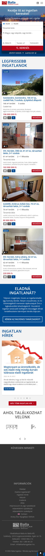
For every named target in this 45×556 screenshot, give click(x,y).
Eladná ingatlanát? (22, 492)
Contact (23, 514)
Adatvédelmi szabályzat (22, 511)
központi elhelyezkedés (27, 217)
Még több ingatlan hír (21, 403)
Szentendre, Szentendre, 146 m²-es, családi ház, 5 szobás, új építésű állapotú (22, 99)
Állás (22, 503)
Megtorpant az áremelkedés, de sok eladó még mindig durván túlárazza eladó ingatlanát (22, 369)
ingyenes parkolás (18, 162)
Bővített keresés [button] (15, 53)
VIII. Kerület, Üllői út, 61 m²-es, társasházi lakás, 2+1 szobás (22, 152)
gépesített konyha (23, 270)
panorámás (20, 109)
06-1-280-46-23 (26, 541)
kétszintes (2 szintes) (9, 109)
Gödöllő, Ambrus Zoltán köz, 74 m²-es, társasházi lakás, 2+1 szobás (21, 205)
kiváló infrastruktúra (9, 268)
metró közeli (7, 162)
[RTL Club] (12, 427)
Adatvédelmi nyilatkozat (22, 508)
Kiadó (16, 24)
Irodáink (22, 500)
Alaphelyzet (30, 53)
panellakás (13, 270)
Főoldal (23, 489)
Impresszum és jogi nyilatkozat (22, 506)
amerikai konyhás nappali (20, 164)
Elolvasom (9, 389)
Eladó (8, 24)
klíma (17, 215)
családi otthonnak (9, 215)
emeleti (19, 268)
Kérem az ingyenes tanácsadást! (22, 319)
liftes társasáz (26, 268)
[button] (40, 553)
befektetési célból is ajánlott (29, 215)
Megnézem (36, 118)
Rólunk (22, 497)
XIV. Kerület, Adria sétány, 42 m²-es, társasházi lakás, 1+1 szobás (20, 258)
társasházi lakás (8, 217)
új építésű (18, 111)
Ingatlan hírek (12, 333)
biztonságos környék (29, 111)
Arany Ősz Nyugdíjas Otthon (22, 517)
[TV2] (33, 427)
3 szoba (16, 217)
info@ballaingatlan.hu (25, 544)
